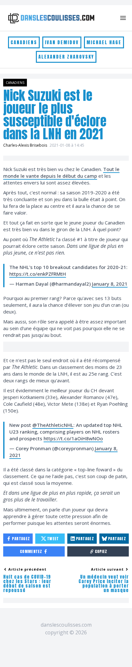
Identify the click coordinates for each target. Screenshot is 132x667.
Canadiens (24, 42)
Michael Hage (104, 42)
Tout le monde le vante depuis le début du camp (61, 172)
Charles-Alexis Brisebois (25, 145)
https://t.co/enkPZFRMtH (37, 274)
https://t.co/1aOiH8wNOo (73, 438)
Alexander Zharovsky (66, 56)
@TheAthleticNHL (52, 425)
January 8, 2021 (110, 284)
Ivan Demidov (62, 42)
